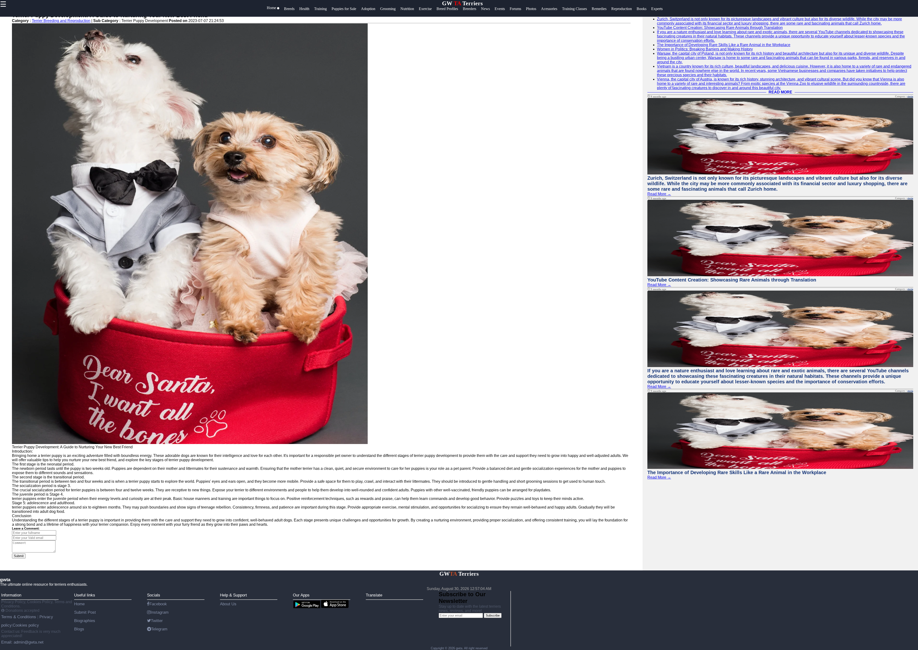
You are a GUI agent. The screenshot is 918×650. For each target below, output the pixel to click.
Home (79, 603)
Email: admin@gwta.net (22, 642)
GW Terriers (462, 3)
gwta (910, 96)
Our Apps (301, 595)
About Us (228, 603)
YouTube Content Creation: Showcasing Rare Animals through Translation (720, 28)
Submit (19, 556)
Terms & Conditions (19, 616)
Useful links (84, 595)
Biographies (84, 620)
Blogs (79, 629)
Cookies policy (26, 625)
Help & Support (233, 595)
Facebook (158, 603)
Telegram (159, 629)
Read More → (659, 194)
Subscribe (493, 615)
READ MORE (780, 92)
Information (11, 595)
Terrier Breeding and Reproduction (61, 21)
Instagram (160, 612)
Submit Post (85, 612)
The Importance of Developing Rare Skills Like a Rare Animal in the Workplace (723, 45)
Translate (374, 595)
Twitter (157, 620)
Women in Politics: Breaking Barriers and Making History (705, 49)
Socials (153, 595)
